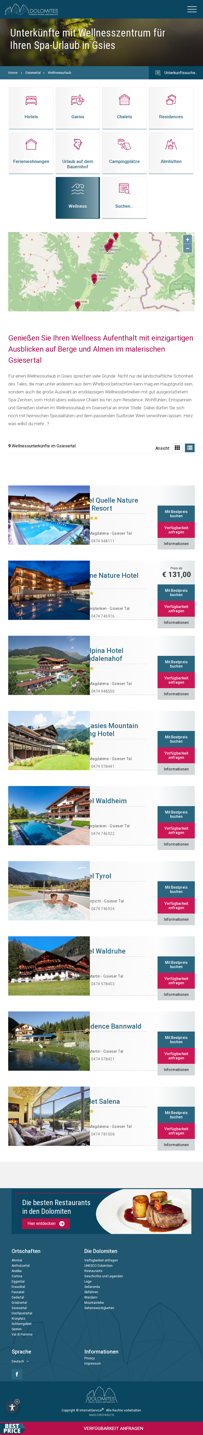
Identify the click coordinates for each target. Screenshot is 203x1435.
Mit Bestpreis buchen (176, 514)
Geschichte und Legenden (103, 1276)
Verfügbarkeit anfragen (176, 530)
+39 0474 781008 (99, 1134)
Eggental (18, 1282)
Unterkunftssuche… (180, 72)
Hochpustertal (22, 1313)
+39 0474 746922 (99, 834)
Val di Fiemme (22, 1335)
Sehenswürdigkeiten (99, 1308)
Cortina (17, 1276)
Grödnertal (19, 1303)
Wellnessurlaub (59, 73)
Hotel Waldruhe (101, 951)
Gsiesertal (33, 73)
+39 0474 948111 (99, 541)
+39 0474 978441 (99, 766)
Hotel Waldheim (102, 801)
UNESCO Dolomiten (98, 1266)
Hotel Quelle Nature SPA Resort (107, 504)
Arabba (17, 1271)
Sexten (17, 1329)
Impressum (92, 1364)
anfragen (113, 1428)
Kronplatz (18, 1319)
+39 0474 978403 (99, 984)
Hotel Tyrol (94, 876)
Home (12, 73)
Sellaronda (92, 1287)
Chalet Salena (98, 1101)
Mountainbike (94, 1303)
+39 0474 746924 (99, 909)
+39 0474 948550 (99, 691)
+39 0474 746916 (99, 616)
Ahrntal (17, 1261)
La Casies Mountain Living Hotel (107, 730)
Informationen (176, 544)
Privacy (89, 1358)
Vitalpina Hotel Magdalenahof (100, 654)
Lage (87, 1282)
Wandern (91, 1298)
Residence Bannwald (109, 1026)
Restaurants (93, 1271)
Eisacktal (18, 1287)
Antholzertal (21, 1266)
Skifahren (91, 1292)
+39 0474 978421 (99, 1059)
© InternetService (90, 1410)
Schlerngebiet (22, 1324)
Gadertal (18, 1298)
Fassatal (18, 1292)
